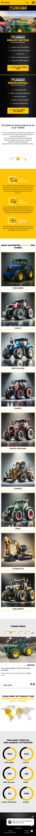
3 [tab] (25, 160)
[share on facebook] (31, 684)
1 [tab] (11, 160)
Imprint (27, 831)
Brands (7, 2)
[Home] (18, 8)
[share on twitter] (34, 684)
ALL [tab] (32, 633)
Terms (10, 831)
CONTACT (19, 828)
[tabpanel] (18, 134)
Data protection (10, 832)
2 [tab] (18, 160)
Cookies (27, 832)
